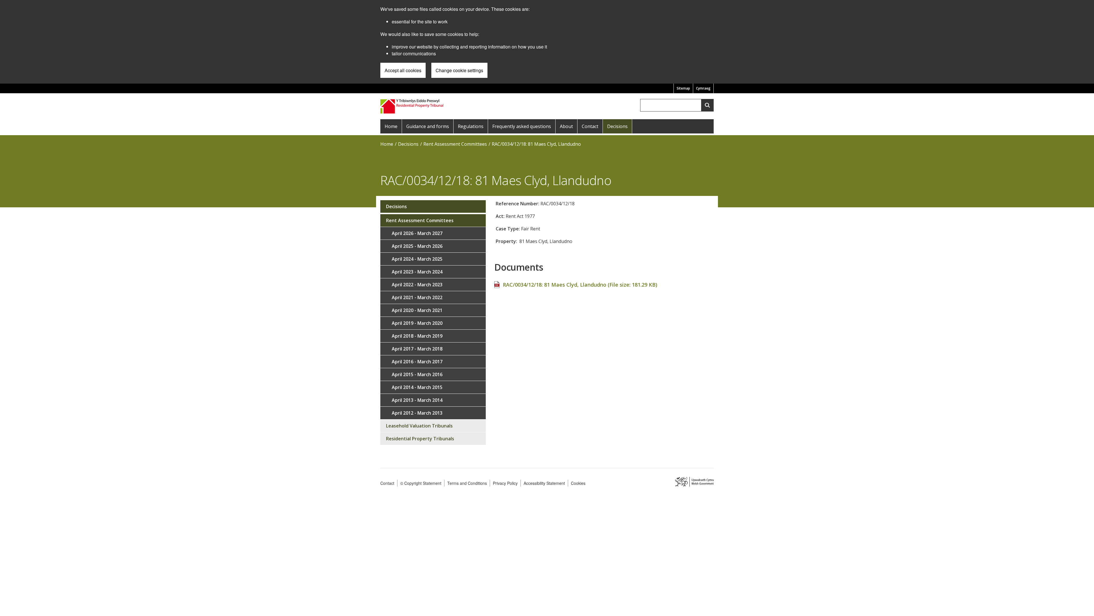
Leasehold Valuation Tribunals (419, 426)
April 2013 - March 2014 (417, 400)
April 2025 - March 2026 (417, 246)
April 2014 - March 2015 (417, 387)
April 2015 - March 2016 (417, 374)
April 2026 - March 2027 (417, 233)
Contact (590, 126)
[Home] (412, 105)
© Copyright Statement (420, 483)
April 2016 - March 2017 (417, 361)
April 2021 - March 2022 (417, 297)
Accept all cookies (403, 70)
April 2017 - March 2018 (417, 349)
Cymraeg (703, 88)
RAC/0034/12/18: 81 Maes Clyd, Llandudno (536, 144)
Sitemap (683, 88)
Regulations (470, 126)
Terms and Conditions (467, 483)
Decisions (617, 126)
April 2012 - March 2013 (417, 413)
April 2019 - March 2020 (417, 323)
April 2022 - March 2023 (417, 284)
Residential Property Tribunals (420, 438)
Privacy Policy (505, 483)
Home (391, 126)
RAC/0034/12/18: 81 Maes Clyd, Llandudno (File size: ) (580, 284)
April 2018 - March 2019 (417, 336)
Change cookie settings (459, 70)
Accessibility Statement (544, 483)
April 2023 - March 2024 (417, 272)
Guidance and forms (427, 126)
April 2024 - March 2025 (417, 259)
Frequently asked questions (521, 126)
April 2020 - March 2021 (417, 310)
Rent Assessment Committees (455, 144)
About (566, 126)
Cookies (578, 483)
